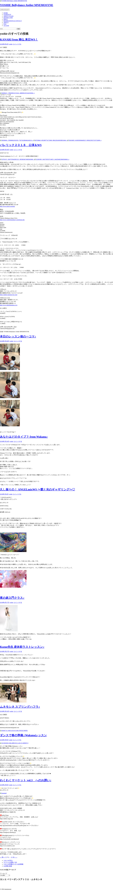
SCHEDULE (7, 14)
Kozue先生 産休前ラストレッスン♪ (22, 646)
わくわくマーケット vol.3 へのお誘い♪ (25, 780)
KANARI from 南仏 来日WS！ (19, 39)
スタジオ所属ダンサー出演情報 (13, 864)
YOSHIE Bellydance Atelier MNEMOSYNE (26, 5)
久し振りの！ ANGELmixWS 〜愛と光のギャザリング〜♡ (37, 489)
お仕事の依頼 (8, 866)
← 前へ (2, 857)
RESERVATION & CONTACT (13, 21)
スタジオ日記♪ (8, 860)
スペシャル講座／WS (10, 862)
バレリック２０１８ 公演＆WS (21, 145)
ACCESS (6, 25)
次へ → (15, 857)
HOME (6, 13)
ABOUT (6, 22)
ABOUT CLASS (8, 16)
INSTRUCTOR (8, 17)
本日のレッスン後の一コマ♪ (18, 336)
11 (11, 857)
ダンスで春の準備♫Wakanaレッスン (23, 735)
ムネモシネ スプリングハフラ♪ (20, 706)
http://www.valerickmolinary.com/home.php (12, 220)
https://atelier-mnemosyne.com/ (8, 294)
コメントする (17, 44)
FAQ (5, 24)
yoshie (10, 44)
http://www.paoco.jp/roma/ (7, 206)
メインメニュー (5, 9)
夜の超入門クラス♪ (12, 597)
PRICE (6, 19)
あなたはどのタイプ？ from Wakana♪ (24, 436)
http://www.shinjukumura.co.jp (8, 305)
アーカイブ (3, 873)
